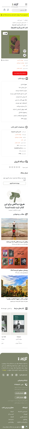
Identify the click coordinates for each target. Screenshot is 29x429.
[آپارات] (7, 374)
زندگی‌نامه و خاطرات (22, 422)
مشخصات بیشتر (5, 60)
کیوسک (25, 414)
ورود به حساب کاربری (14, 183)
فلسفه (12, 417)
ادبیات (12, 412)
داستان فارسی (23, 417)
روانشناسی (11, 422)
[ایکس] (3, 374)
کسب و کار (11, 414)
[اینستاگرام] (16, 374)
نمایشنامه (11, 419)
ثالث (24, 66)
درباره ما (4, 370)
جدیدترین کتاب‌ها (22, 412)
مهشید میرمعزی (20, 63)
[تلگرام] (12, 374)
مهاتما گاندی (20, 60)
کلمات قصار (19, 68)
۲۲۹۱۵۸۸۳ (17, 385)
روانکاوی (25, 419)
